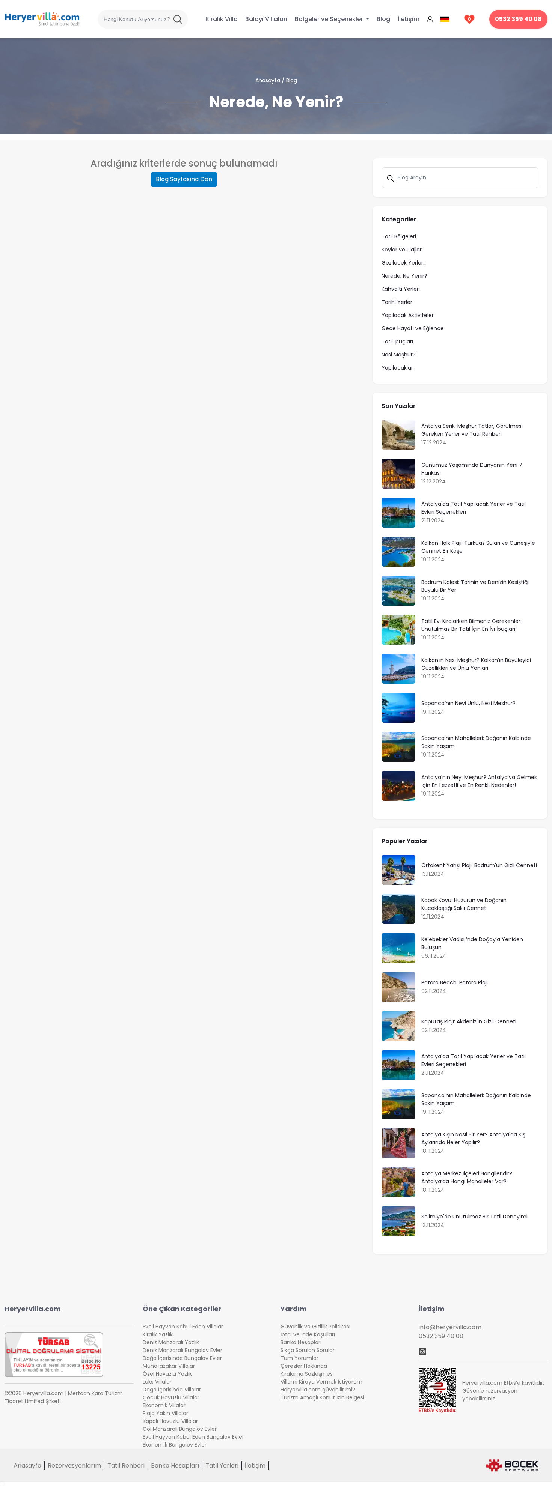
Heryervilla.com (33, 1308)
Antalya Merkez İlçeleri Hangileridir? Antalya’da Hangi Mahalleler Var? (466, 1177)
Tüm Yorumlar (299, 1358)
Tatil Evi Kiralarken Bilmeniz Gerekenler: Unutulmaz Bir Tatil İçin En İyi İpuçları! (471, 625)
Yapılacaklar (397, 368)
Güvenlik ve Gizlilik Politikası (315, 1326)
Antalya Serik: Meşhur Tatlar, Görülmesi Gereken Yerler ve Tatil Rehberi (472, 430)
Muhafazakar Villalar (169, 1366)
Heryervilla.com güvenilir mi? (318, 1389)
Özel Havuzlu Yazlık (167, 1374)
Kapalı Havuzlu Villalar (170, 1421)
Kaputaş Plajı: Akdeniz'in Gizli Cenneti (468, 1021)
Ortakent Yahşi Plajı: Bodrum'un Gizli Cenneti (479, 865)
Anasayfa (267, 80)
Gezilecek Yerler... (404, 262)
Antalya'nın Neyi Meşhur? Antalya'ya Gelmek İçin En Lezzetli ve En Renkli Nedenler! (479, 781)
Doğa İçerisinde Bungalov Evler (182, 1358)
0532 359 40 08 (518, 19)
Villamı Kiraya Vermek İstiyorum (321, 1381)
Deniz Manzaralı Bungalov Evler (182, 1350)
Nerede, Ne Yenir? (404, 276)
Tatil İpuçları (397, 341)
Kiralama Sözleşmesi (307, 1374)
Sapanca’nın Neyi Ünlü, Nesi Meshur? (468, 703)
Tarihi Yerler (397, 302)
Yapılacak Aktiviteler (408, 315)
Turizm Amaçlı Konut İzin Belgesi (322, 1397)
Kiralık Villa (221, 19)
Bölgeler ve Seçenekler (330, 19)
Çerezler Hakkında (304, 1366)
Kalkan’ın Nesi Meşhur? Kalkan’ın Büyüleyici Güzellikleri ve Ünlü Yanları (476, 664)
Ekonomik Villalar (164, 1405)
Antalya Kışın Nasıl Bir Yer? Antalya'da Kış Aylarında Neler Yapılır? (473, 1138)
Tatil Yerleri (221, 1465)
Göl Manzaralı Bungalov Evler (180, 1429)
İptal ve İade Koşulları (308, 1334)
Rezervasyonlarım (74, 1465)
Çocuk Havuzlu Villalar (171, 1397)
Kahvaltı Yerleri (401, 289)
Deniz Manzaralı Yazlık (171, 1342)
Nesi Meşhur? (399, 354)
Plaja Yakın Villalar (165, 1413)
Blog (383, 19)
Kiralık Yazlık (158, 1334)
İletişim (408, 19)
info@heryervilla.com (450, 1327)
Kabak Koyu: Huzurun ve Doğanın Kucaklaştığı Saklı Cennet (464, 904)
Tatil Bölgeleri (399, 236)
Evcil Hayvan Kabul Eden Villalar (183, 1326)
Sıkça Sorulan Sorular (308, 1350)
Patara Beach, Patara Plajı (454, 982)
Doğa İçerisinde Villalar (172, 1389)
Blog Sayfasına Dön (184, 179)
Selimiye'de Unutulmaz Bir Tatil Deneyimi (474, 1216)
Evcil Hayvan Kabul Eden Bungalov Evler (193, 1437)
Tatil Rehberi (126, 1465)
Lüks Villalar (157, 1381)
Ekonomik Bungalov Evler (175, 1444)
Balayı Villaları (266, 19)
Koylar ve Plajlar (402, 249)
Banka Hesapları (301, 1342)
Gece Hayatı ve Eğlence (413, 328)
